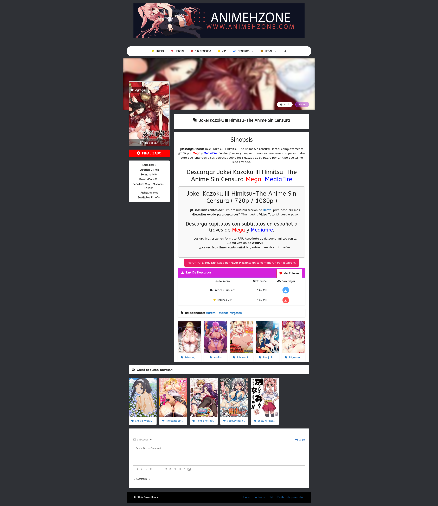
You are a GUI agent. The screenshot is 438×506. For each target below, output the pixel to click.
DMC (271, 497)
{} (180, 468)
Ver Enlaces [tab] (291, 273)
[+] (185, 468)
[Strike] (151, 469)
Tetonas (222, 313)
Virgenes (236, 313)
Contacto (259, 497)
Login (301, 439)
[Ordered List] (156, 469)
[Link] (175, 469)
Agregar (140, 90)
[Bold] (136, 469)
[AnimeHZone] (219, 20)
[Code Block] (170, 469)
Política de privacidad (291, 497)
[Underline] (146, 469)
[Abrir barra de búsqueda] (285, 51)
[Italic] (141, 469)
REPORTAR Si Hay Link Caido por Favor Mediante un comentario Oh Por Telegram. (242, 262)
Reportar (150, 142)
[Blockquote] (165, 469)
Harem (210, 313)
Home (246, 497)
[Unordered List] (160, 469)
